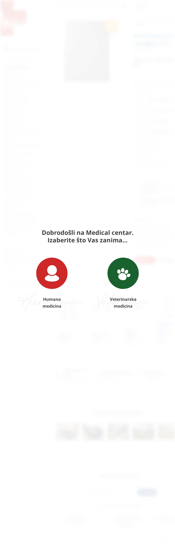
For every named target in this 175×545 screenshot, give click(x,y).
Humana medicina (52, 302)
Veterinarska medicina (123, 302)
